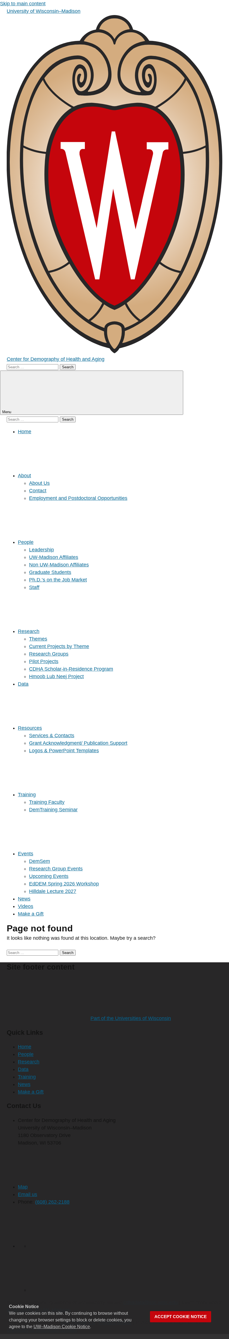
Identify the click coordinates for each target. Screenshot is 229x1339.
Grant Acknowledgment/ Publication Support (78, 743)
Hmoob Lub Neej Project (56, 676)
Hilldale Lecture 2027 (52, 891)
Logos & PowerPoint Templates (64, 750)
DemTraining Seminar (53, 809)
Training (27, 794)
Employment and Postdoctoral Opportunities (78, 498)
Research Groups (48, 654)
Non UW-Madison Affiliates (59, 565)
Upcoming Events (48, 876)
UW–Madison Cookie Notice (62, 1326)
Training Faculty (47, 802)
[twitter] (71, 1246)
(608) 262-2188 (52, 1202)
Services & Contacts (51, 735)
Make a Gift (31, 914)
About (24, 475)
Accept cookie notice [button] (180, 1316)
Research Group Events (56, 868)
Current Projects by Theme (59, 646)
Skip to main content (23, 3)
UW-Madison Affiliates (53, 557)
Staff (34, 587)
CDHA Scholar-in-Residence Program (71, 669)
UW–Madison (43, 11)
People (26, 542)
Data (23, 684)
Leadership (41, 549)
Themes (38, 639)
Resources (30, 728)
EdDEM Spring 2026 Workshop (64, 884)
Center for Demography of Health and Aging (55, 359)
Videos (25, 906)
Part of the (130, 1018)
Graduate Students (50, 572)
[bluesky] (71, 1290)
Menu (7, 412)
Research (28, 631)
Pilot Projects (43, 661)
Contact (37, 490)
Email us (27, 1194)
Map (23, 1187)
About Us (39, 483)
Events (25, 853)
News (24, 899)
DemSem (39, 861)
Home (24, 431)
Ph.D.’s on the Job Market (58, 580)
